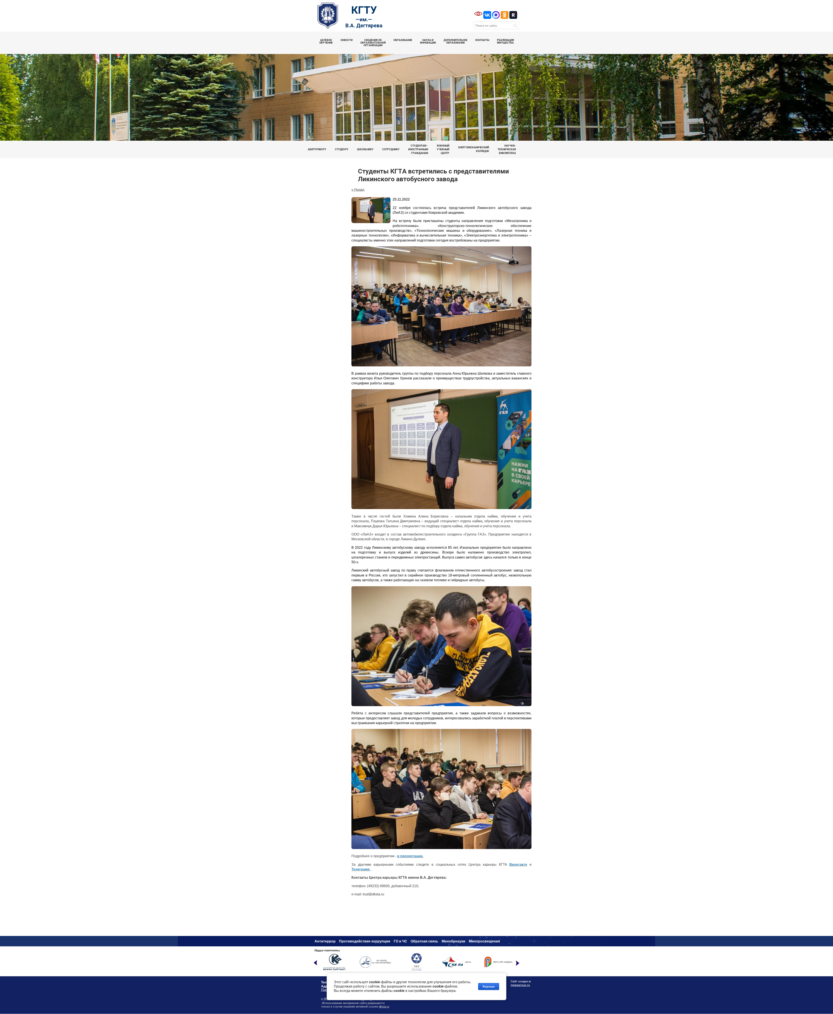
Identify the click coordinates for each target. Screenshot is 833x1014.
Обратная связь (424, 941)
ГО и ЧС (400, 941)
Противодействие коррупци (363, 941)
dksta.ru (384, 1006)
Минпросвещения (484, 941)
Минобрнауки (453, 941)
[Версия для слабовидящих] (478, 14)
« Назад (357, 189)
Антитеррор (325, 941)
